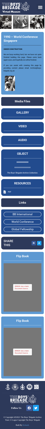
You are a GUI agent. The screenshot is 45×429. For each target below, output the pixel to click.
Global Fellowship (23, 229)
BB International (23, 214)
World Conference (23, 221)
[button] (40, 7)
